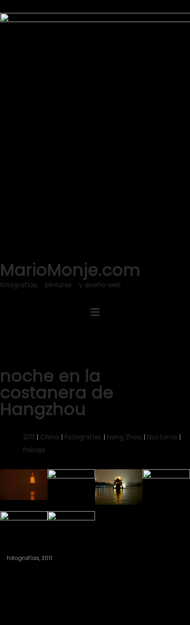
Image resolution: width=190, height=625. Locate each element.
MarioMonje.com (70, 270)
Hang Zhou (124, 437)
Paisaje (34, 449)
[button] (95, 311)
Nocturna (162, 437)
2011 (29, 437)
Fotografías (83, 437)
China (49, 437)
